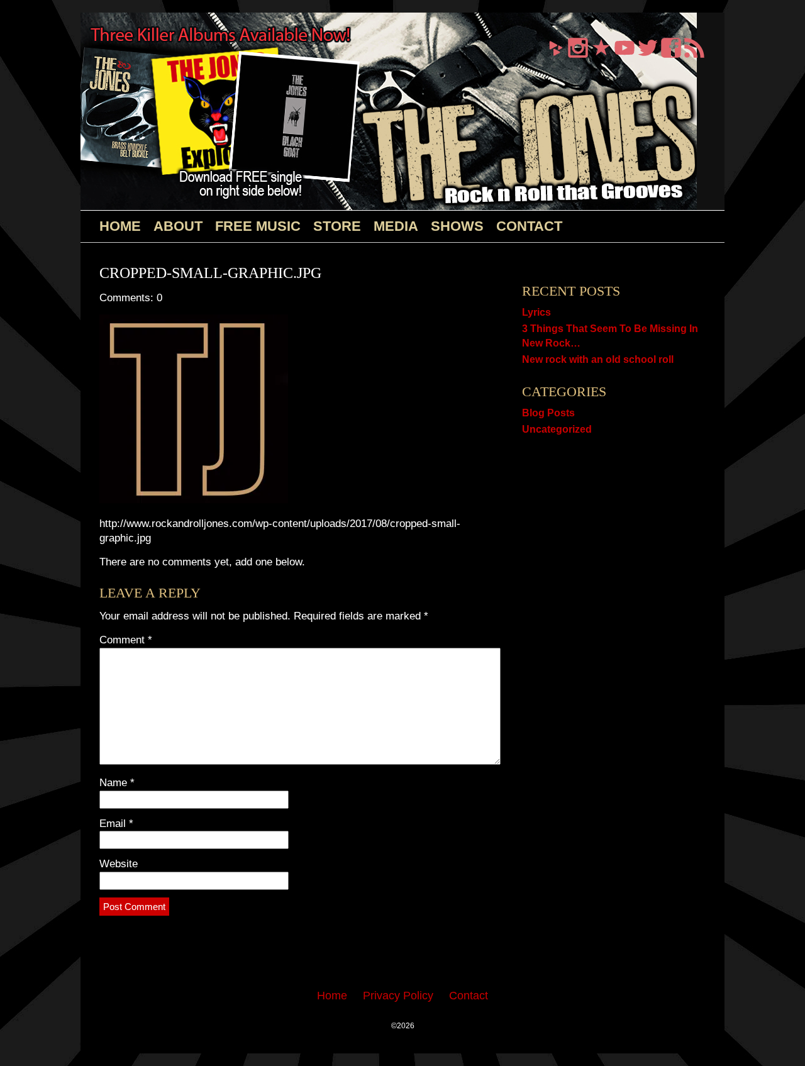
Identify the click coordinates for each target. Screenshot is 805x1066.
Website (118, 864)
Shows (457, 226)
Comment (125, 640)
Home (120, 226)
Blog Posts (548, 413)
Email (116, 824)
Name (117, 783)
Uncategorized (557, 429)
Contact (529, 226)
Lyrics (536, 312)
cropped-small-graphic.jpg (210, 273)
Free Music (258, 226)
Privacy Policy (398, 995)
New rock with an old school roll (598, 359)
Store (337, 226)
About (178, 226)
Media (396, 226)
